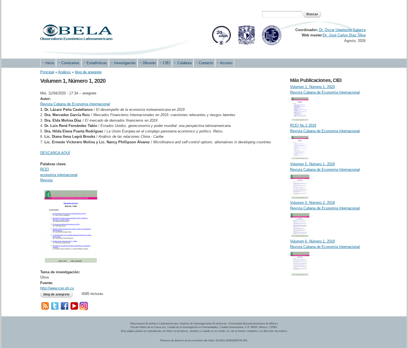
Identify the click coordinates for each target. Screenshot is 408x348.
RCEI (44, 169)
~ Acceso (224, 63)
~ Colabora (183, 63)
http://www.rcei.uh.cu (57, 288)
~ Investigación (123, 63)
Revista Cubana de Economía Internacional (75, 104)
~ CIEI (165, 63)
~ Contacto (204, 63)
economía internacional (58, 175)
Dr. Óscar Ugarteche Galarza (342, 30)
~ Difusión (147, 63)
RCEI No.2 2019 (303, 125)
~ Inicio (48, 63)
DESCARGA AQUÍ (55, 153)
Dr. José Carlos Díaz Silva (344, 35)
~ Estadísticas (95, 63)
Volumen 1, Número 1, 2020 (312, 87)
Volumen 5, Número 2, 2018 (312, 203)
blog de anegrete (88, 72)
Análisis (64, 72)
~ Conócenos (68, 63)
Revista (46, 180)
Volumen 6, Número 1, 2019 (312, 241)
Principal (47, 72)
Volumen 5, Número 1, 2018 (312, 164)
